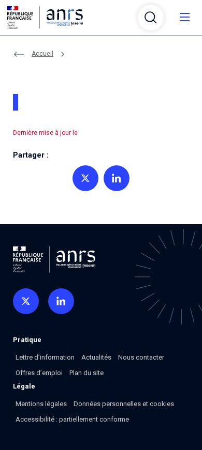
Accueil (42, 53)
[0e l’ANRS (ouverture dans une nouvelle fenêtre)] (26, 301)
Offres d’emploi (39, 373)
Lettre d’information (45, 357)
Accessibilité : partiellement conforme (72, 419)
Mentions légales (41, 404)
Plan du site (86, 373)
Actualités (96, 357)
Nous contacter (141, 357)
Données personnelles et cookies (124, 404)
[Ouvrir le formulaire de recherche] (151, 17)
